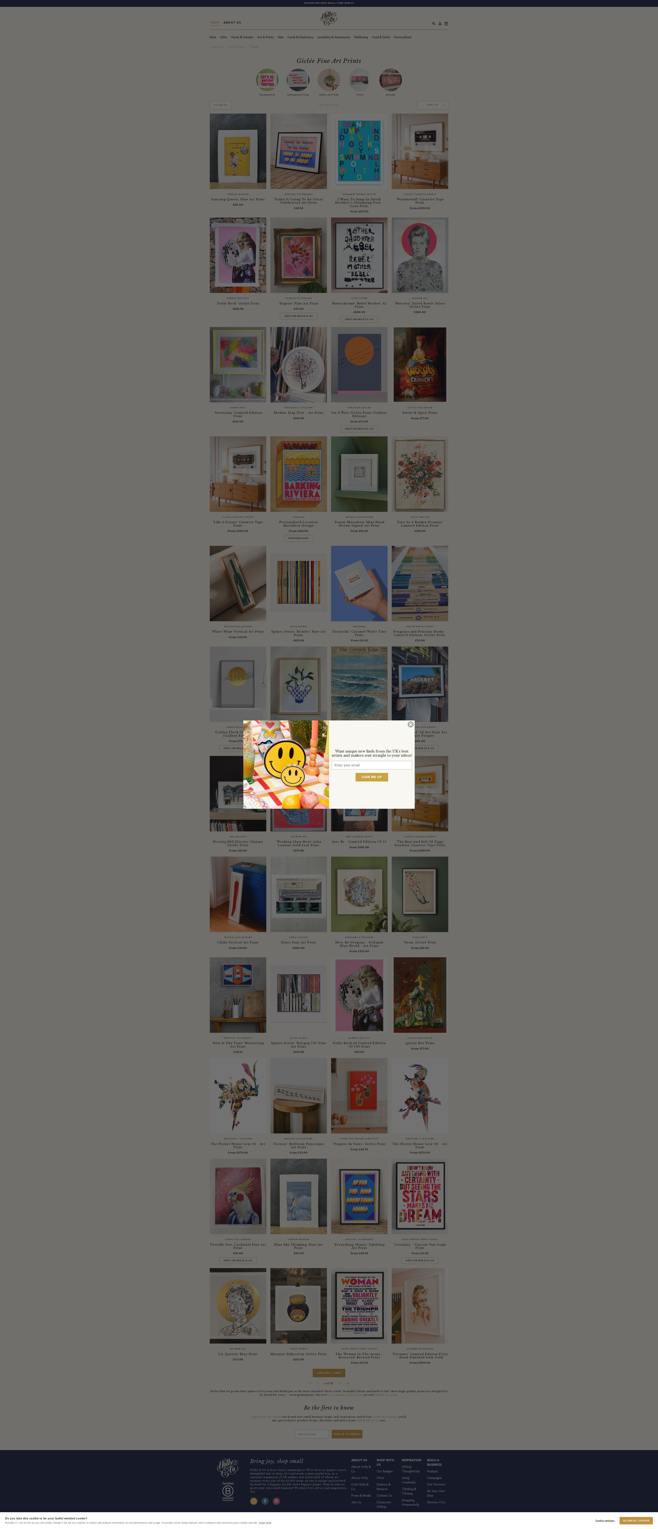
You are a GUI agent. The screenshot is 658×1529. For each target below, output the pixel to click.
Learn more (265, 1522)
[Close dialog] (410, 724)
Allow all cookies (636, 1520)
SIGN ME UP (372, 777)
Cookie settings (604, 1520)
